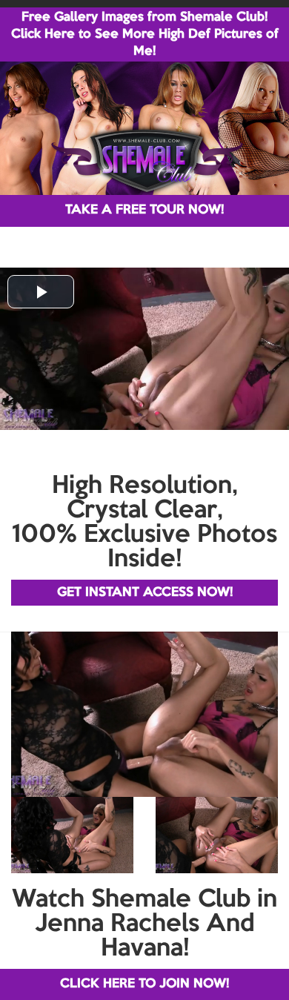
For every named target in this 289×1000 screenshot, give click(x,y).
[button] (40, 291)
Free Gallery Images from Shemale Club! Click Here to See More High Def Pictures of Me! (145, 34)
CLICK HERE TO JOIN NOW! (144, 984)
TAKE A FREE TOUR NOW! (144, 210)
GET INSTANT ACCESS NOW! (145, 592)
